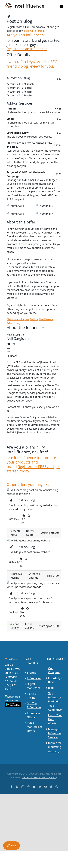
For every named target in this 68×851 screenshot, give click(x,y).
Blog (51, 688)
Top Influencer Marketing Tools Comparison (55, 701)
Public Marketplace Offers (34, 727)
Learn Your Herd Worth (55, 719)
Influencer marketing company (54, 747)
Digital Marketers (33, 686)
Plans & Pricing (31, 696)
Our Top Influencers (34, 705)
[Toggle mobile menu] (61, 6)
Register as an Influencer (27, 49)
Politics (34, 319)
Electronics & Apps (18, 319)
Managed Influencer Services (54, 733)
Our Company (54, 670)
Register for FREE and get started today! (33, 469)
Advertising (13, 323)
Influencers (34, 678)
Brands (31, 672)
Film (41, 319)
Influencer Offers (33, 715)
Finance (48, 319)
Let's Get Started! (34, 31)
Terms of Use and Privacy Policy (39, 777)
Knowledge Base (55, 680)
